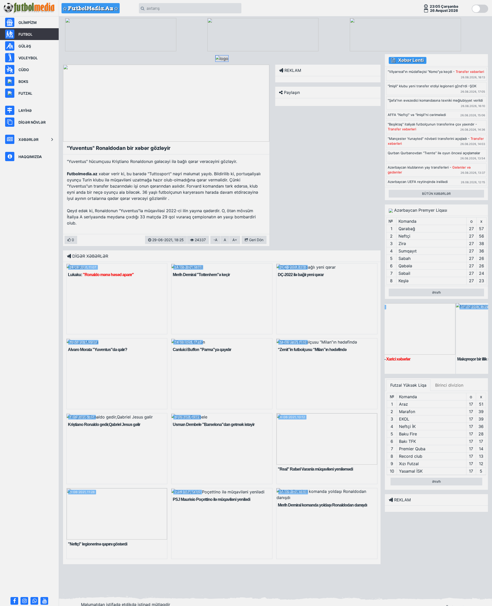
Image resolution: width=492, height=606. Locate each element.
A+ (234, 240)
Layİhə (25, 110)
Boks (23, 81)
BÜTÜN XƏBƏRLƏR (436, 194)
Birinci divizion (449, 385)
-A (215, 240)
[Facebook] (14, 601)
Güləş (24, 46)
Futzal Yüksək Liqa (408, 385)
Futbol (25, 34)
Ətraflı (436, 292)
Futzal (25, 93)
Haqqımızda (30, 156)
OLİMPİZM (27, 22)
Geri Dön (255, 240)
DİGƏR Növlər (32, 122)
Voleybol (28, 58)
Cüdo (23, 69)
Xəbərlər (28, 139)
